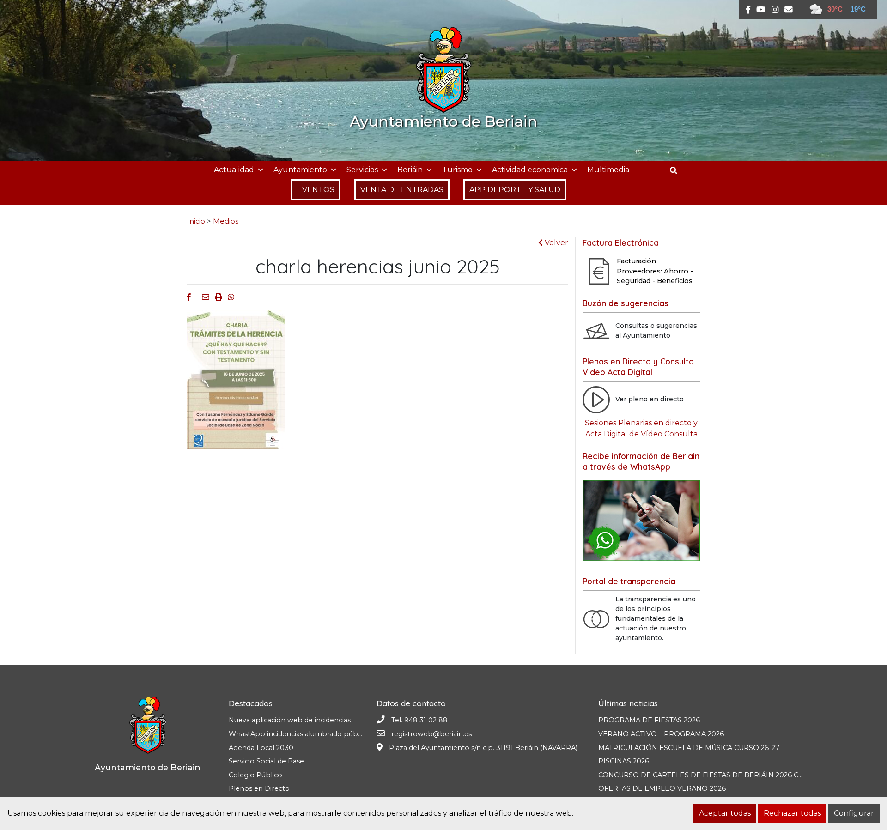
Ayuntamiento (300, 169)
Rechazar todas (792, 813)
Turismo (457, 169)
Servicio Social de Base (266, 761)
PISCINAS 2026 (623, 761)
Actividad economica (530, 169)
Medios (225, 221)
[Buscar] (677, 170)
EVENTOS (315, 189)
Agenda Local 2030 (261, 748)
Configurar (854, 813)
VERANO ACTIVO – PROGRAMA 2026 (661, 734)
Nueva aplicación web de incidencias (290, 720)
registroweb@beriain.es (431, 734)
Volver (555, 242)
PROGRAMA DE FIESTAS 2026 (649, 720)
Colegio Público (255, 775)
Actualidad (234, 169)
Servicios (362, 169)
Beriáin (410, 169)
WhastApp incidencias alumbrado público (299, 734)
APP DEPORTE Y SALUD (514, 189)
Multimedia (608, 169)
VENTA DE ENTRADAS (402, 189)
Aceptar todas (725, 813)
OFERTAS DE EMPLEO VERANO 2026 (662, 788)
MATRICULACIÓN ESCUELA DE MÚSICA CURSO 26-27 (688, 748)
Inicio (196, 221)
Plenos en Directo (259, 788)
